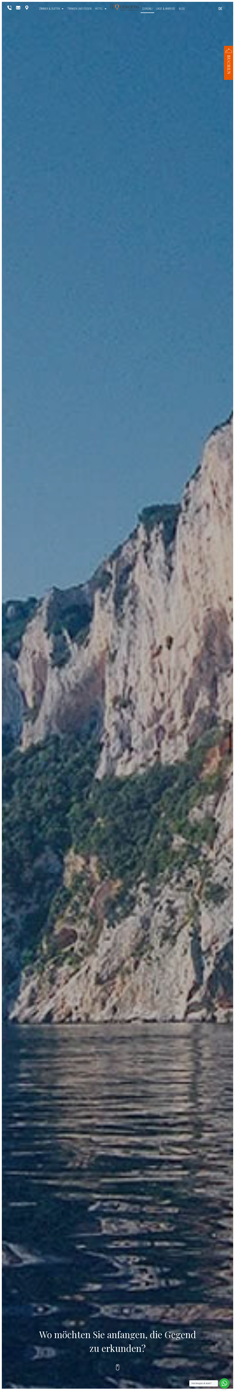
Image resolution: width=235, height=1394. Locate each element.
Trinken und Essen (79, 8)
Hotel (99, 8)
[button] (228, 61)
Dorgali (147, 8)
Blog (182, 8)
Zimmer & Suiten (49, 8)
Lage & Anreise (165, 8)
